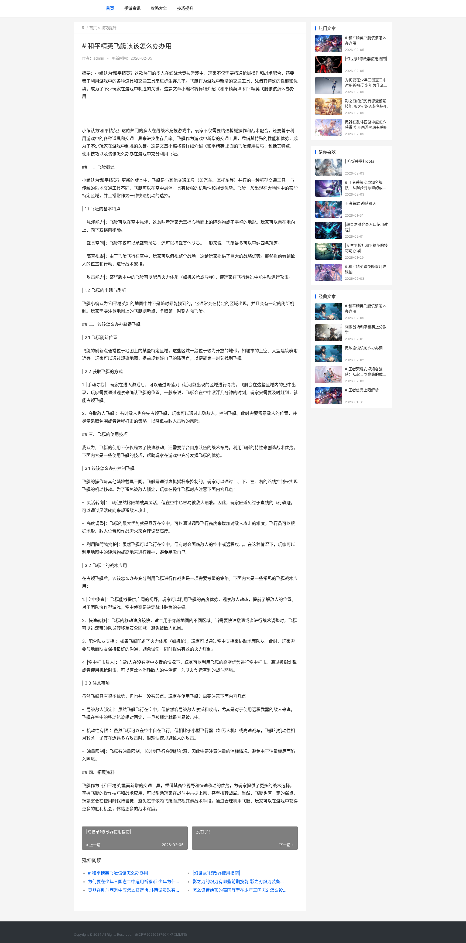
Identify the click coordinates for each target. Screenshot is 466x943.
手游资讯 (132, 8)
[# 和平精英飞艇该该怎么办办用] (328, 38)
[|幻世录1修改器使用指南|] (328, 59)
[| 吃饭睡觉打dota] (328, 162)
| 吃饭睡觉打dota (359, 161)
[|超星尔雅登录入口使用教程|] (328, 225)
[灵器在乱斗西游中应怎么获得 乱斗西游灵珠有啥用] (328, 122)
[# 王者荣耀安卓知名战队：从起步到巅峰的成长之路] (328, 183)
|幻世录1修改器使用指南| (216, 873)
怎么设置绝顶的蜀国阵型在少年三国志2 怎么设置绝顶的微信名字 (240, 890)
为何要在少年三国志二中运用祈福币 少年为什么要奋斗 (135, 881)
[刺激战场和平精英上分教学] (328, 327)
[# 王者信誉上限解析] (328, 390)
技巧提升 (185, 8)
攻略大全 (159, 8)
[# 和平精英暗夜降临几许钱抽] (328, 267)
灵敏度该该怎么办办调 (364, 348)
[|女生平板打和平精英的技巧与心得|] (328, 246)
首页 (110, 8)
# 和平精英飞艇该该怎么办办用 (118, 873)
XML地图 (180, 934)
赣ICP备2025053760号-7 (154, 934)
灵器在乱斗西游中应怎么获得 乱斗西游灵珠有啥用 (135, 890)
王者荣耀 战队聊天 (360, 203)
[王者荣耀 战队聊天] (328, 204)
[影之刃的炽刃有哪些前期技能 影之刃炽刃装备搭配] (328, 101)
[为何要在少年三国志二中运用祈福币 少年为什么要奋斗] (328, 80)
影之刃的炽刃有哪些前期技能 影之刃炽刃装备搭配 (240, 881)
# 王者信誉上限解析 (362, 390)
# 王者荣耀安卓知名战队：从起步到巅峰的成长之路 (365, 187)
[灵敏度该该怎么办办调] (328, 348)
